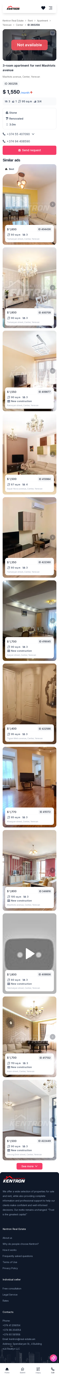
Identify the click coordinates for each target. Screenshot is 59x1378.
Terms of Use (10, 1262)
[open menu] (50, 8)
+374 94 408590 (18, 141)
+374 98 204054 (12, 1329)
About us (7, 1237)
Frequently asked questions (18, 1256)
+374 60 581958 (11, 1334)
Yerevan (7, 24)
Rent (30, 20)
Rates (6, 1300)
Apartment (42, 20)
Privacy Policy (10, 1268)
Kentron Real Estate (13, 20)
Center (19, 24)
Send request (31, 150)
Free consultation (12, 1288)
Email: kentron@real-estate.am (19, 1339)
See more (27, 1166)
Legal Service (10, 1294)
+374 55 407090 (18, 134)
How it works (10, 1250)
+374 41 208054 (11, 1325)
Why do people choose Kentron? (21, 1244)
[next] (52, 204)
